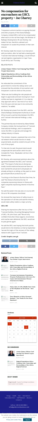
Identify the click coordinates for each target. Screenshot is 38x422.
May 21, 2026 (14, 292)
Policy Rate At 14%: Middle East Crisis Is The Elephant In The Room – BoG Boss (22, 288)
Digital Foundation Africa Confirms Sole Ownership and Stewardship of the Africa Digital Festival (16, 76)
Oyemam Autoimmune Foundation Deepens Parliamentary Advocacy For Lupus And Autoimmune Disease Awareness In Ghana (22, 277)
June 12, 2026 (14, 261)
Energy (9, 396)
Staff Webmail (21, 398)
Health (14, 396)
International (26, 396)
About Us (29, 398)
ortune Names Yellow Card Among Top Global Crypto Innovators (21, 258)
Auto (19, 396)
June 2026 (22, 318)
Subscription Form (10, 398)
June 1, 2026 (14, 283)
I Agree (27, 420)
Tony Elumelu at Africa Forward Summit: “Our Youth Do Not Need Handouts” (21, 298)
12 (26, 327)
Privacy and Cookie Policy (13, 420)
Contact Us (19, 400)
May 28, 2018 (4, 22)
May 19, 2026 (14, 302)
